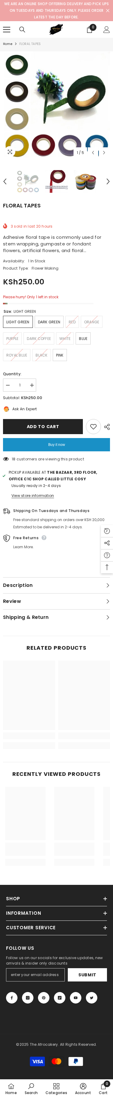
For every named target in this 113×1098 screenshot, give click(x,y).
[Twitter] (91, 998)
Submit (87, 975)
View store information (32, 495)
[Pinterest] (43, 998)
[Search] (22, 29)
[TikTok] (59, 998)
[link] (29, 735)
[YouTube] (75, 998)
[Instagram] (27, 998)
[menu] (6, 29)
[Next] (104, 152)
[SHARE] (105, 427)
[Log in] (106, 29)
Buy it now (56, 445)
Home (7, 44)
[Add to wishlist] (93, 426)
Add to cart (43, 427)
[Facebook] (11, 998)
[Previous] (93, 152)
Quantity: (12, 373)
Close (107, 10)
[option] (56, 104)
